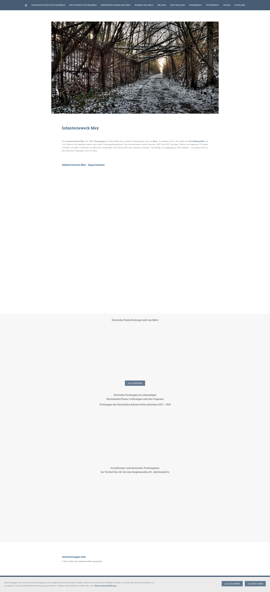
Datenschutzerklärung (105, 586)
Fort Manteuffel (196, 141)
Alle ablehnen (232, 583)
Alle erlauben (255, 583)
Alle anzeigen (135, 383)
